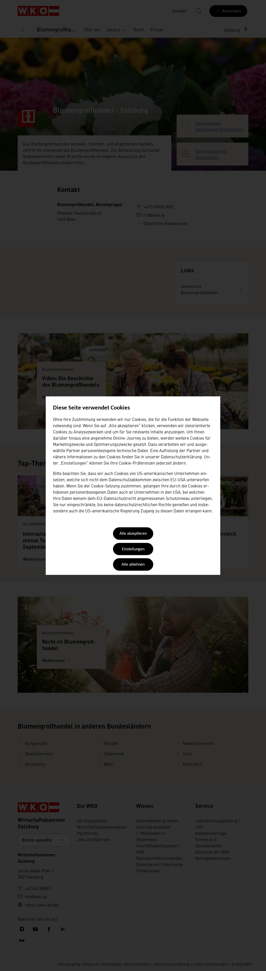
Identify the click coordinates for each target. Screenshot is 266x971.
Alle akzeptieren (133, 534)
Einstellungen (133, 549)
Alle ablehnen (133, 565)
